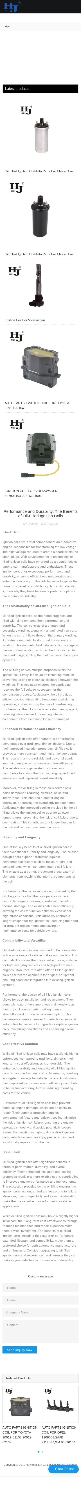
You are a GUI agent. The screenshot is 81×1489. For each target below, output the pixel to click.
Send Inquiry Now (19, 1350)
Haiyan (6, 26)
